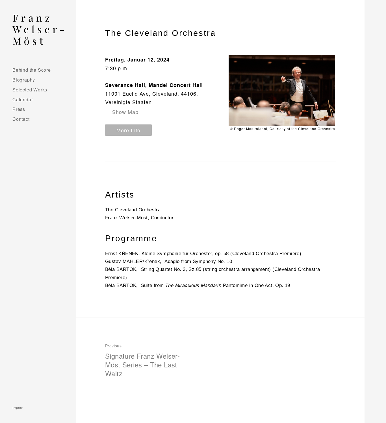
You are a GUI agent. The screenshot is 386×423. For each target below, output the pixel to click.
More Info (128, 130)
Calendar (22, 99)
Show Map (125, 111)
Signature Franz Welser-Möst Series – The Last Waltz (142, 360)
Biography (23, 79)
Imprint (17, 407)
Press (18, 109)
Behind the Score (31, 70)
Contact (21, 119)
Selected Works (29, 89)
